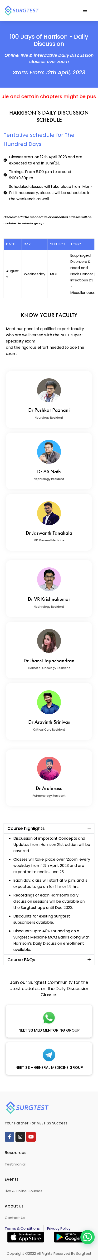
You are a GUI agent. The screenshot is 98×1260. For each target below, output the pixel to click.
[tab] (49, 828)
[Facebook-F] (9, 1137)
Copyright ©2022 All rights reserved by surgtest (49, 1253)
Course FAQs (21, 960)
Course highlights (26, 828)
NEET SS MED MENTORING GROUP (49, 1030)
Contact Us (15, 1217)
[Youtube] (31, 1137)
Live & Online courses (23, 1190)
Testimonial (15, 1164)
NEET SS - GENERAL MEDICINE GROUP (49, 1067)
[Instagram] (20, 1137)
